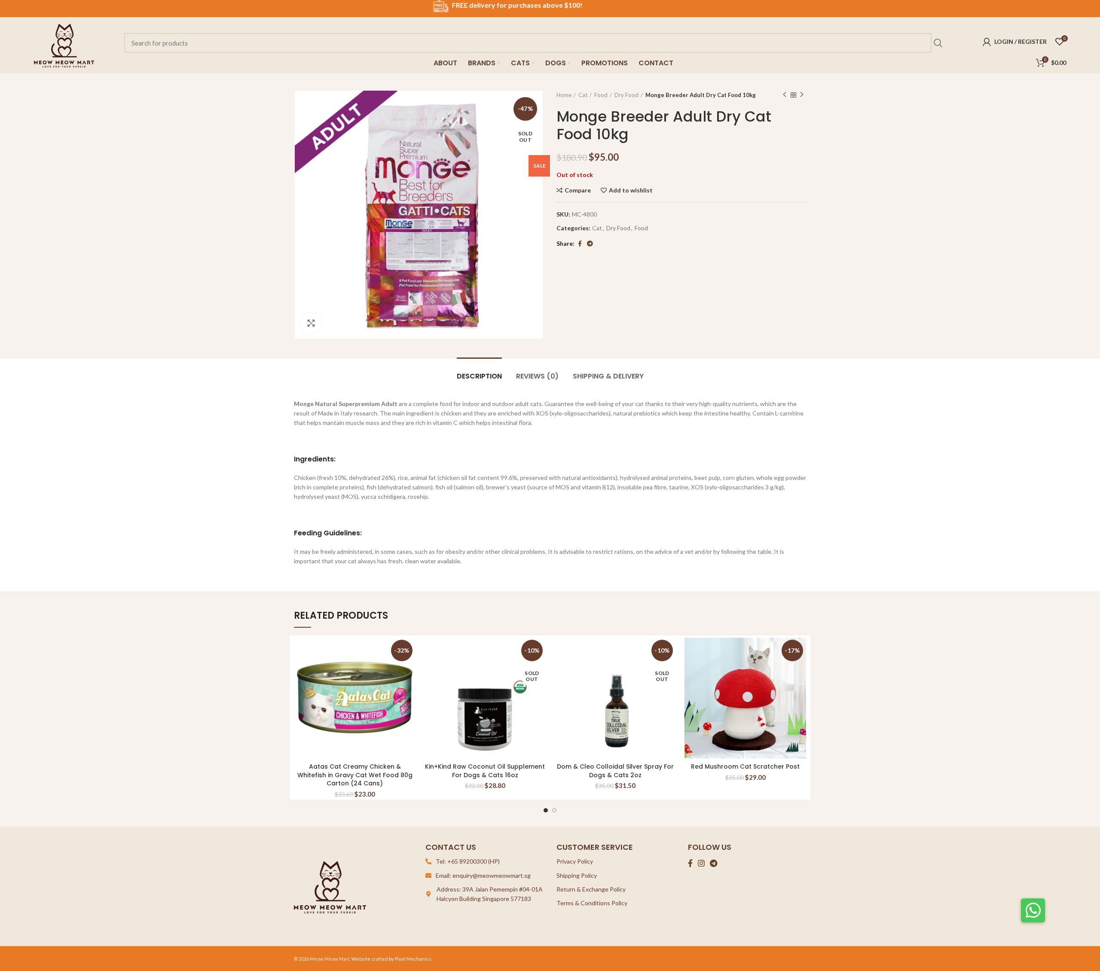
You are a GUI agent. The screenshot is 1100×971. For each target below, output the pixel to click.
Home (563, 95)
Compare (578, 190)
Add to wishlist (631, 190)
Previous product (784, 95)
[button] (1033, 910)
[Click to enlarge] (311, 323)
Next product (802, 95)
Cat (582, 95)
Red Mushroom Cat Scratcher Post (745, 766)
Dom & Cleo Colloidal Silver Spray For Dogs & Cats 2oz (615, 770)
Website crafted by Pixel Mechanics (391, 959)
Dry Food (626, 95)
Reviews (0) (537, 376)
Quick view (409, 670)
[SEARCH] (937, 43)
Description (479, 376)
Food (601, 95)
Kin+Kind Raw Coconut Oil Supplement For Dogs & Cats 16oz (485, 770)
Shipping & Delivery (608, 376)
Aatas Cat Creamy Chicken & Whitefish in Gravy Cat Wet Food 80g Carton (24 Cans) (354, 775)
